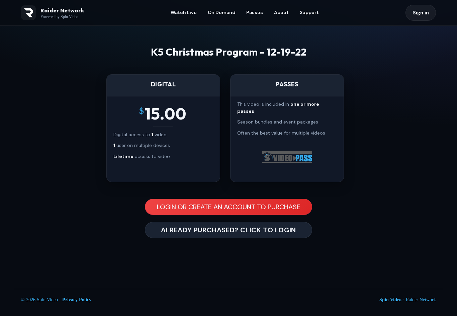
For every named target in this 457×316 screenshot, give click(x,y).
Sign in (421, 12)
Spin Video (390, 299)
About (281, 12)
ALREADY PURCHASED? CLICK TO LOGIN (228, 230)
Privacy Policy (76, 299)
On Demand (222, 12)
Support (309, 12)
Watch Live (184, 12)
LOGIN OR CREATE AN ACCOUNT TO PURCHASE (228, 207)
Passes (254, 12)
